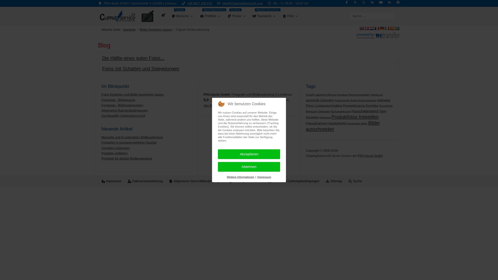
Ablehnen (249, 167)
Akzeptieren (249, 154)
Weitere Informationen (240, 176)
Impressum (264, 176)
